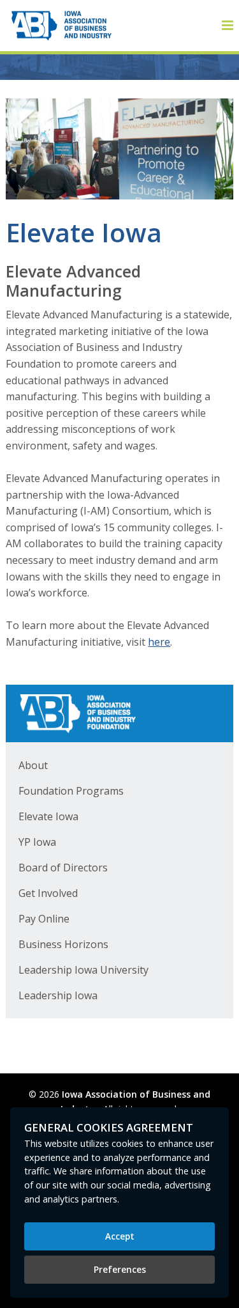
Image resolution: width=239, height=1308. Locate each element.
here (159, 642)
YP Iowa (37, 842)
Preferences (120, 1269)
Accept (119, 1236)
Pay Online (43, 919)
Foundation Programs (71, 791)
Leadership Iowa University (83, 970)
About (33, 765)
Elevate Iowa (48, 816)
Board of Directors (63, 867)
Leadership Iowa (58, 995)
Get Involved (48, 893)
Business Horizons (63, 944)
